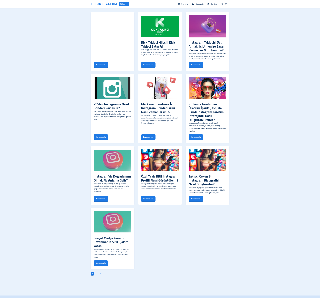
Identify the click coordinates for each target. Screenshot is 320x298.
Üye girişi (184, 4)
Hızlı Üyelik (200, 4)
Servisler (214, 4)
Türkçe (122, 4)
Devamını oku (101, 64)
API (226, 4)
